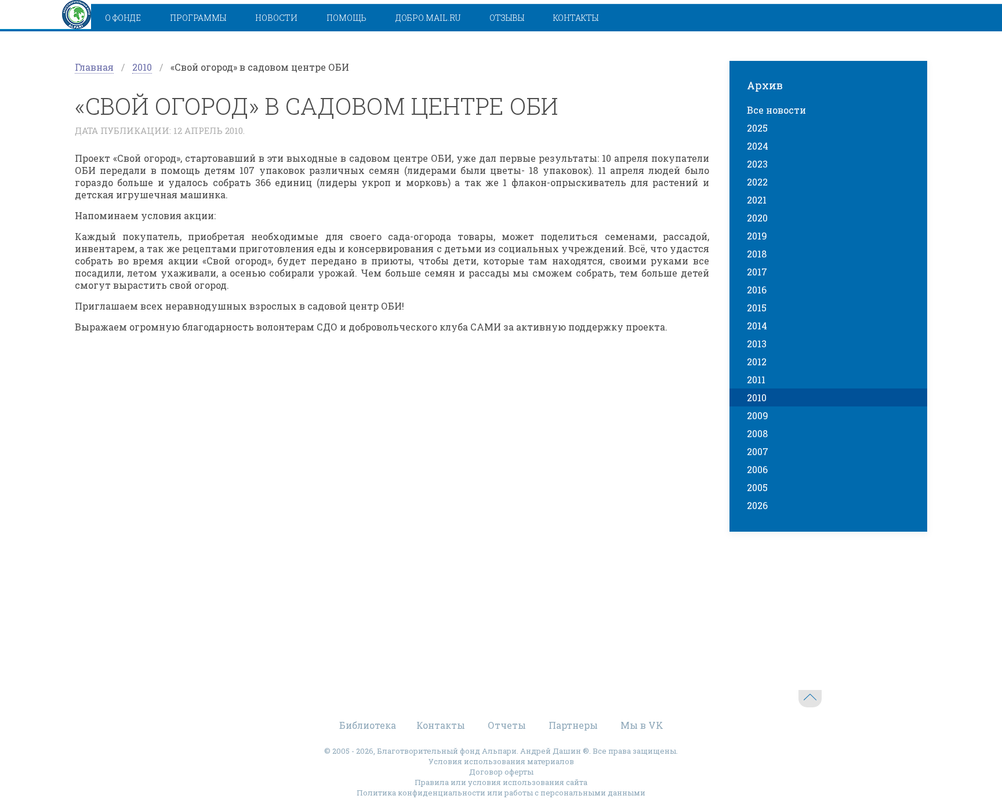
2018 (757, 254)
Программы (198, 17)
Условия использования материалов (501, 761)
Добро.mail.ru (427, 17)
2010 (142, 67)
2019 (757, 236)
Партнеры (573, 725)
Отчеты (507, 725)
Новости (276, 17)
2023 (757, 164)
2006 (757, 469)
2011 (756, 379)
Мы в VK (641, 725)
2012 (757, 361)
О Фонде (123, 17)
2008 (757, 433)
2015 (757, 308)
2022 (757, 182)
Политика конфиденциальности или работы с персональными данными (501, 792)
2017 (757, 272)
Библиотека (367, 725)
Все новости (776, 110)
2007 (757, 451)
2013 (757, 343)
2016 (757, 290)
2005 (757, 487)
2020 (757, 218)
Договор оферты (501, 772)
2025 (757, 128)
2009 (757, 415)
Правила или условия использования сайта (501, 782)
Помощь (346, 17)
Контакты (575, 17)
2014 (757, 325)
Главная (94, 67)
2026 (757, 505)
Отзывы (506, 17)
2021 (757, 200)
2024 (757, 146)
